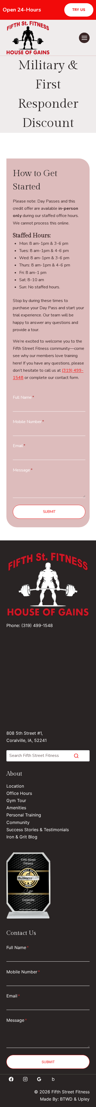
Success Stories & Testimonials (37, 829)
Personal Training (23, 815)
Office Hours (19, 793)
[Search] (76, 755)
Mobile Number (28, 422)
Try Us (78, 9)
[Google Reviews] (39, 1079)
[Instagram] (25, 1079)
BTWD (66, 1099)
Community (18, 822)
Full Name (23, 397)
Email (19, 446)
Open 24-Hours (22, 9)
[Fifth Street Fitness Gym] (28, 885)
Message (23, 470)
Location (15, 786)
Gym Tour (16, 800)
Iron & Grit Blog (21, 836)
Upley (84, 1099)
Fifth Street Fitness (70, 1091)
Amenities (16, 807)
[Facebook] (11, 1079)
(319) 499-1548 (37, 625)
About (14, 773)
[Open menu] (84, 38)
